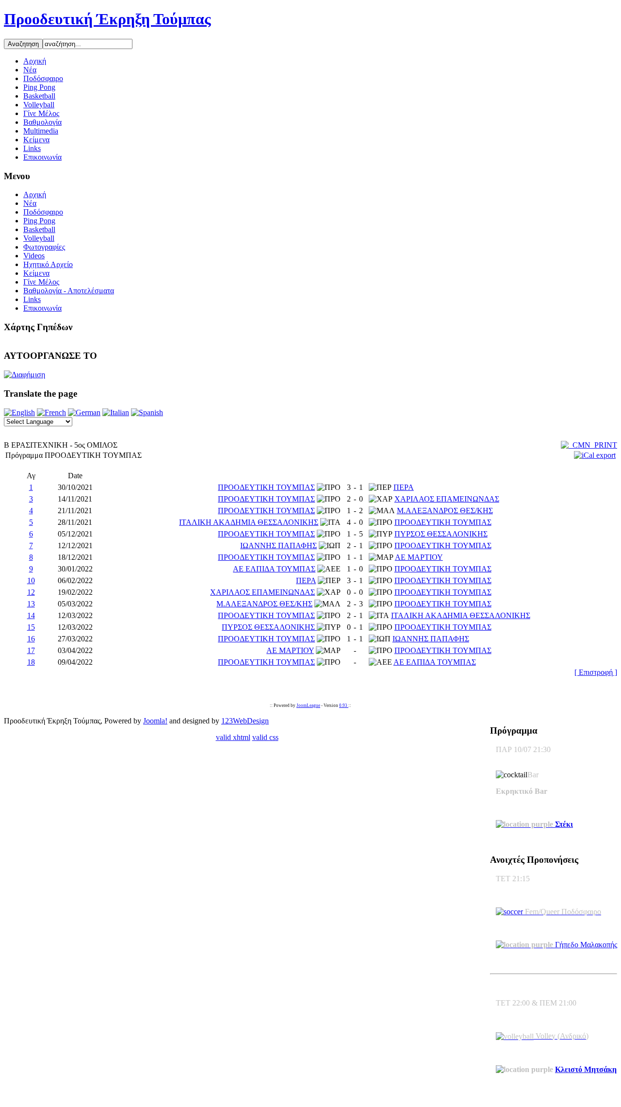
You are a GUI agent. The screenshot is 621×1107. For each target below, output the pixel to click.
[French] (51, 412)
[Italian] (115, 412)
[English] (19, 412)
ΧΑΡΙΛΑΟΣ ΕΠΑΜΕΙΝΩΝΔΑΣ (446, 499)
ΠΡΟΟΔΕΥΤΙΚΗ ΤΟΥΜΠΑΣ (266, 487)
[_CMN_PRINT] (589, 445)
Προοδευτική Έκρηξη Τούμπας (107, 19)
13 (31, 604)
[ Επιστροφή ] (595, 672)
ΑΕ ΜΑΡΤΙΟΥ (419, 557)
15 (31, 627)
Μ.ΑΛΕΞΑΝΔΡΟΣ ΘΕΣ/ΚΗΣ (445, 510)
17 (31, 650)
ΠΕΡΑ (403, 487)
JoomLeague (308, 705)
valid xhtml (233, 737)
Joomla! (155, 721)
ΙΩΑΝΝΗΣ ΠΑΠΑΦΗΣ (278, 545)
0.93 (343, 705)
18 (31, 662)
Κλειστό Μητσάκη (586, 1069)
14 (31, 615)
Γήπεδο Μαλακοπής (585, 944)
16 (31, 639)
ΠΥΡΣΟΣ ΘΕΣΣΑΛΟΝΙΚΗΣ (441, 534)
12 (31, 592)
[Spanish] (147, 412)
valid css (265, 737)
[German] (84, 412)
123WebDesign (245, 721)
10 (31, 580)
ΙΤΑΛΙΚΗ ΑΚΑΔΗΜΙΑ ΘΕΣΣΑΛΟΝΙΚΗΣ (248, 522)
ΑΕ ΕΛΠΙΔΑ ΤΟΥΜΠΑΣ (274, 569)
